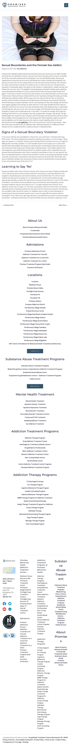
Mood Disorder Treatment (35, 411)
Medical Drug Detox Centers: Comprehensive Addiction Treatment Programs (35, 369)
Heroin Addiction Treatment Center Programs (35, 464)
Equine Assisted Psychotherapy (35, 501)
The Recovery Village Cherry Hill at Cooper (35, 324)
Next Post (63, 205)
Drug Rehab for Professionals (35, 448)
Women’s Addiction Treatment (41, 601)
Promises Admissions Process (35, 251)
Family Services (35, 379)
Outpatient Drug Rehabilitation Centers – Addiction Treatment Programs (35, 376)
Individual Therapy (35, 511)
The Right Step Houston (35, 291)
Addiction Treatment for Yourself (35, 254)
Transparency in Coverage (12, 742)
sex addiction (23, 122)
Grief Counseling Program (35, 524)
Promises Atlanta (35, 301)
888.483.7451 (35, 386)
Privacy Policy (39, 740)
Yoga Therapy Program (35, 517)
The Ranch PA (35, 295)
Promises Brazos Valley (35, 288)
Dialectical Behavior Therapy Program (35, 494)
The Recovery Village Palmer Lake (35, 337)
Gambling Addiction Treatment (35, 421)
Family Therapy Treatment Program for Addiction (35, 504)
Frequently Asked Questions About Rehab (35, 234)
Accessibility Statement (24, 740)
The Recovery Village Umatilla (35, 308)
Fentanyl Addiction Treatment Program (35, 467)
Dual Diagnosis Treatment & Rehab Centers (35, 444)
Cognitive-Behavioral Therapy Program (35, 488)
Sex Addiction (22, 69)
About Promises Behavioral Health (35, 227)
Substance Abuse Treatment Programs (35, 366)
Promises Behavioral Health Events (35, 237)
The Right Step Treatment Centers (25, 594)
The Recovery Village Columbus (35, 327)
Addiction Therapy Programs (35, 438)
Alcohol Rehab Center (35, 461)
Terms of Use (49, 740)
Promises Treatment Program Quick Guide (35, 264)
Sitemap (25, 742)
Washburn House (35, 285)
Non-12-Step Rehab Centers (35, 458)
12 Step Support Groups (35, 481)
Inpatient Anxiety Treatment (35, 404)
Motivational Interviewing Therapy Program (35, 514)
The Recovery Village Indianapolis (35, 331)
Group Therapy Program (35, 508)
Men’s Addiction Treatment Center (35, 451)
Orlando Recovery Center (35, 311)
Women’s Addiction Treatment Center (35, 454)
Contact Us (35, 351)
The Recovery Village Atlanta (35, 318)
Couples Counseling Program (35, 491)
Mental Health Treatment (35, 401)
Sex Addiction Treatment (35, 424)
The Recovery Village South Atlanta (35, 321)
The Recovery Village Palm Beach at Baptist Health (35, 314)
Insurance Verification (35, 267)
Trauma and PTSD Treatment (35, 417)
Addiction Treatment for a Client (35, 261)
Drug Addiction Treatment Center (35, 441)
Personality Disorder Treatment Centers (35, 414)
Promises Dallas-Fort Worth (35, 304)
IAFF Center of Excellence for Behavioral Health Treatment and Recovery (35, 344)
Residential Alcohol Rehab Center (35, 372)
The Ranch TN (35, 298)
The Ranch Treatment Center (24, 583)
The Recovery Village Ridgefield (35, 340)
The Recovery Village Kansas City (35, 334)
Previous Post (8, 205)
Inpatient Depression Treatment (35, 408)
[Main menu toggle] (66, 5)
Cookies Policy (61, 740)
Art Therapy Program (35, 485)
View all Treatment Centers (24, 610)
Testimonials (35, 230)
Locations (35, 282)
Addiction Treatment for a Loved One (35, 258)
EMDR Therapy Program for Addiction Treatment (35, 498)
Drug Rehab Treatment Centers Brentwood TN (45, 737)
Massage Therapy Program (35, 521)
